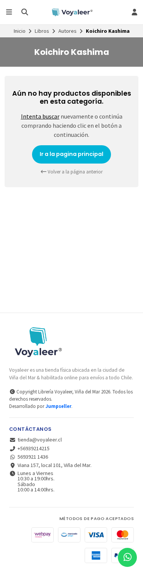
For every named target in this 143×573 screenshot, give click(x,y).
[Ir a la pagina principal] (71, 12)
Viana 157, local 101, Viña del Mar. (55, 465)
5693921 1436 (33, 456)
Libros (42, 30)
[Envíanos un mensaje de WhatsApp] (127, 557)
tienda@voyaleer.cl (40, 439)
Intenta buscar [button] (40, 116)
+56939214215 (34, 448)
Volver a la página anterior (75, 172)
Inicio (20, 30)
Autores (67, 30)
